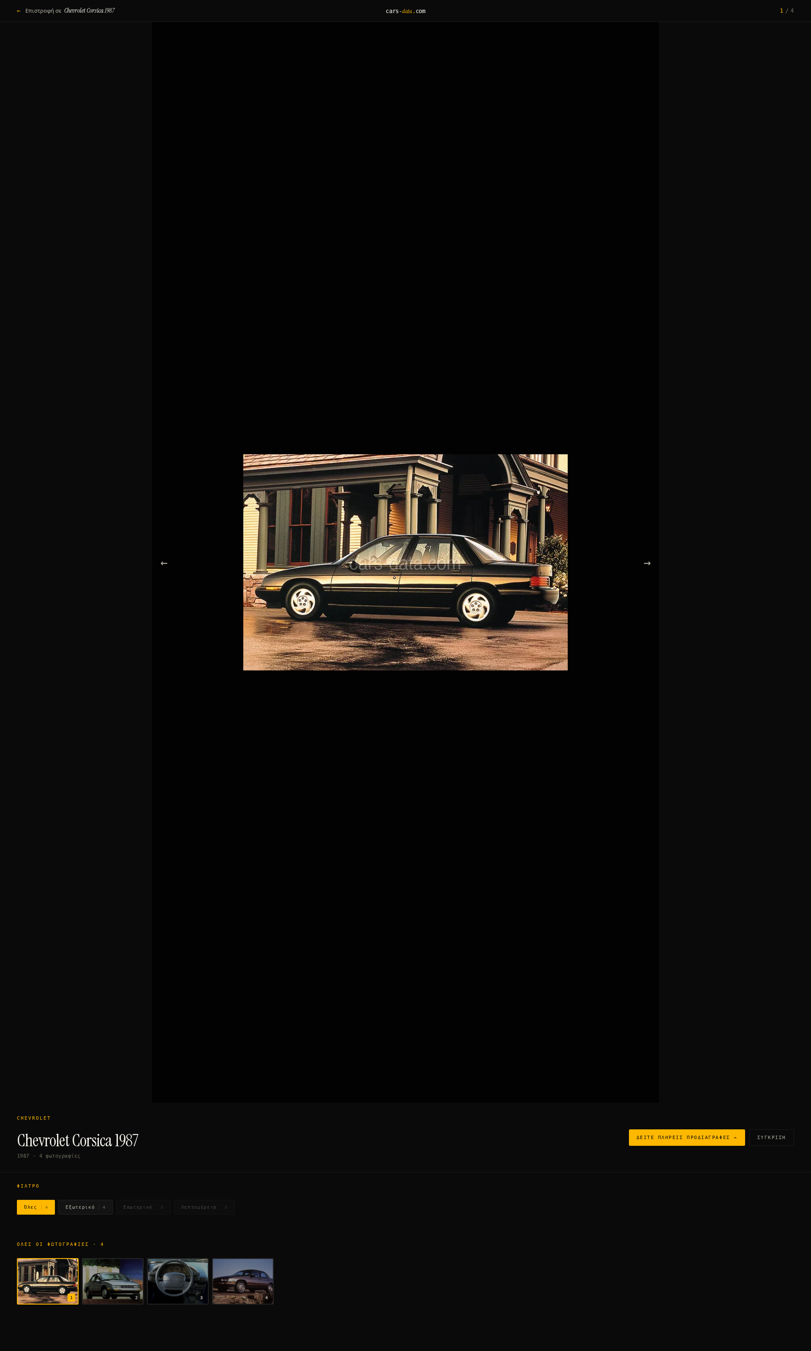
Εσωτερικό (143, 1207)
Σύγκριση (771, 1137)
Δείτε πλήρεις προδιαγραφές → (687, 1137)
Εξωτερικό (85, 1207)
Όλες (36, 1207)
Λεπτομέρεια (204, 1207)
